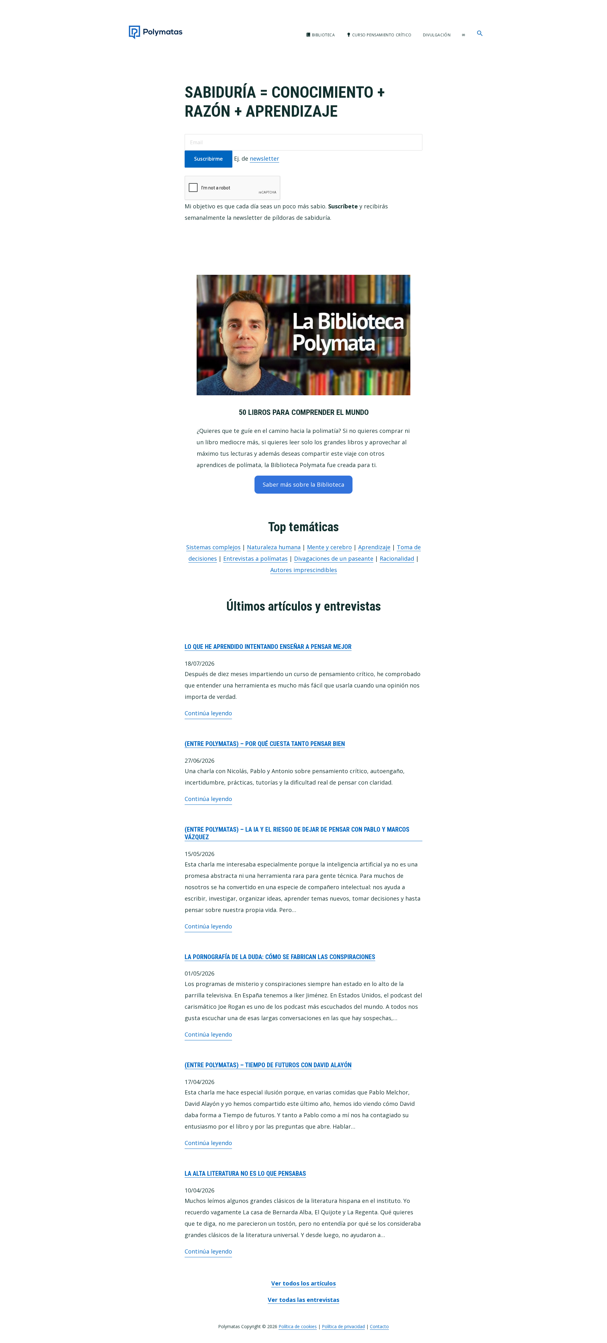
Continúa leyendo (208, 714)
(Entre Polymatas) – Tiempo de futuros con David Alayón (268, 1065)
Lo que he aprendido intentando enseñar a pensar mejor (268, 646)
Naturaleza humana (274, 547)
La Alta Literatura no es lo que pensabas (245, 1173)
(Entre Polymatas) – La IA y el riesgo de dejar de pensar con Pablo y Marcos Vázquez (297, 833)
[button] (480, 33)
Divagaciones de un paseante (333, 558)
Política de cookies (298, 1326)
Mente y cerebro (329, 547)
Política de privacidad (343, 1326)
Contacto (379, 1326)
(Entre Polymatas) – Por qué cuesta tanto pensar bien (265, 744)
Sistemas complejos (213, 547)
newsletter (264, 158)
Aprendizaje (374, 547)
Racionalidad (397, 558)
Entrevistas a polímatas (255, 558)
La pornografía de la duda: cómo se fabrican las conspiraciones (280, 957)
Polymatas (155, 32)
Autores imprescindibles (303, 570)
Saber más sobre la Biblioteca (303, 484)
